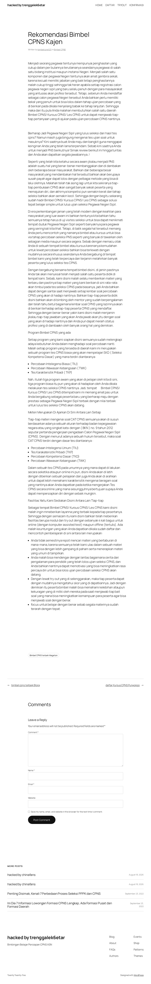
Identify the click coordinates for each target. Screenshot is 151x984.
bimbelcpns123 (44, 49)
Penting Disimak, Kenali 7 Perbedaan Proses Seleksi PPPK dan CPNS (54, 893)
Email (31, 784)
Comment (33, 732)
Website (31, 797)
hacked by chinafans (21, 874)
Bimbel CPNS (60, 49)
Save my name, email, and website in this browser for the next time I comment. (66, 811)
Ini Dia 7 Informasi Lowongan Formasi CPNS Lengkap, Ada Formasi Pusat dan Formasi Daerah (59, 904)
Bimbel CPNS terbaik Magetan (44, 655)
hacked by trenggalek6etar (26, 5)
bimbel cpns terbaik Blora (25, 685)
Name (31, 770)
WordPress (139, 975)
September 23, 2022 (134, 893)
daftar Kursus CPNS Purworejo (123, 685)
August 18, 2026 (136, 874)
